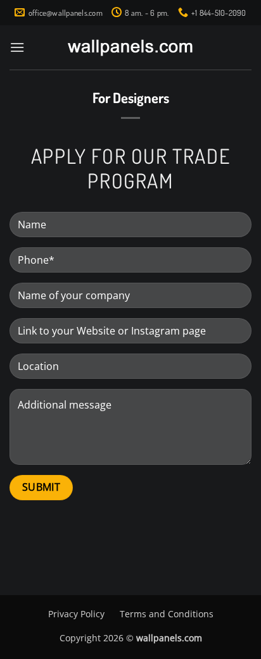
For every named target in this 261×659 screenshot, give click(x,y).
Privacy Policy (76, 614)
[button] (17, 47)
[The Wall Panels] (130, 47)
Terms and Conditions (166, 614)
